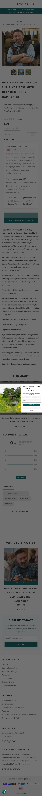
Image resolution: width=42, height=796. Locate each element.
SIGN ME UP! (31, 404)
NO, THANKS (31, 407)
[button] (4, 792)
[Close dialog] (40, 384)
